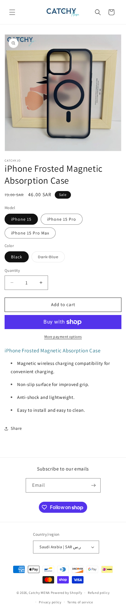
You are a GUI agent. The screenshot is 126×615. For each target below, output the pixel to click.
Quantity (12, 270)
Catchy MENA (39, 593)
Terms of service (80, 602)
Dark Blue (51, 258)
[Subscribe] (93, 485)
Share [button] (16, 428)
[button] (12, 12)
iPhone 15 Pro (61, 219)
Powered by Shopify (66, 593)
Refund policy (98, 593)
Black (16, 257)
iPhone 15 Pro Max (30, 233)
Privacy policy (50, 602)
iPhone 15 (21, 219)
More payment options (63, 336)
